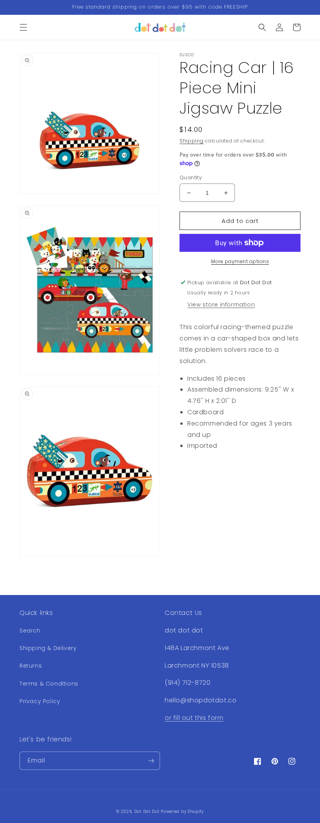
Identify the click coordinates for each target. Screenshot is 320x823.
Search (30, 630)
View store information (221, 304)
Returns (31, 666)
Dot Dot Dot (147, 811)
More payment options (240, 261)
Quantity (191, 177)
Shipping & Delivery (48, 648)
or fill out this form (194, 717)
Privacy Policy (40, 701)
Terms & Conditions (49, 684)
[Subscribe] (151, 761)
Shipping (192, 140)
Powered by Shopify (182, 811)
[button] (23, 27)
